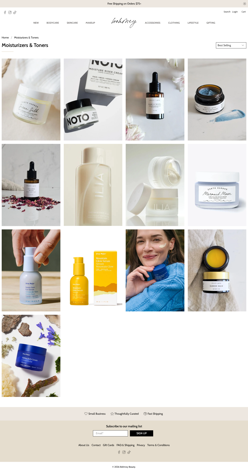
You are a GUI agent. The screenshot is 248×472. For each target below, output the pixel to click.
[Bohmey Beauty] (124, 23)
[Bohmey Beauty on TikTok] (15, 13)
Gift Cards (108, 445)
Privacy (141, 445)
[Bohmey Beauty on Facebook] (5, 13)
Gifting (210, 22)
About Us (83, 445)
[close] (244, 3)
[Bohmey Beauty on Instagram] (10, 13)
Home (5, 37)
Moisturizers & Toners (26, 37)
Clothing (174, 22)
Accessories (152, 22)
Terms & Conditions (158, 445)
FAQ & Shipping (125, 445)
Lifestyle (193, 22)
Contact (96, 445)
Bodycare (53, 22)
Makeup (90, 22)
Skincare (72, 22)
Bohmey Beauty (127, 466)
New (36, 22)
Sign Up (141, 433)
